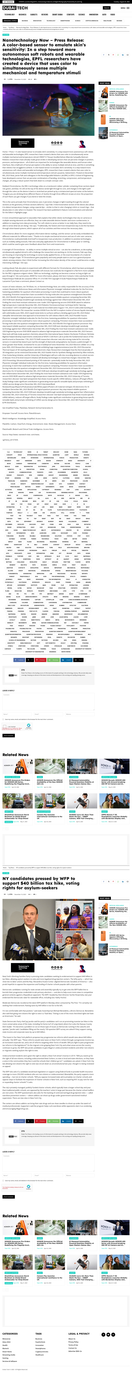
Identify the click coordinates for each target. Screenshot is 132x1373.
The (20, 516)
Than (87, 513)
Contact (82, 484)
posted (39, 628)
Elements (70, 484)
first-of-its (33, 611)
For (21, 504)
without (48, 559)
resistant (25, 637)
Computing (53, 469)
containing (53, 602)
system (72, 513)
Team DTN (7, 787)
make (60, 507)
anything (87, 559)
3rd (10, 594)
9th (40, 594)
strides (46, 646)
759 (17, 594)
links (53, 533)
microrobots (69, 620)
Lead (36, 478)
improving (40, 573)
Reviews (86, 455)
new (10, 510)
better (74, 539)
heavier (33, 614)
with (9, 521)
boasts (87, 597)
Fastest (88, 608)
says (16, 559)
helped (8, 547)
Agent (71, 594)
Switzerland (11, 458)
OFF (60, 553)
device (78, 545)
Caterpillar (50, 600)
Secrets (11, 472)
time (27, 478)
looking (86, 585)
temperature (31, 463)
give (29, 556)
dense (52, 605)
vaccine (67, 463)
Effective (73, 605)
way (52, 518)
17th (81, 591)
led (39, 492)
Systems (23, 539)
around (87, 547)
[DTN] (5, 79)
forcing (56, 611)
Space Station (65, 466)
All (39, 498)
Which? (78, 518)
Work (23, 458)
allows (10, 571)
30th (78, 553)
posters (49, 628)
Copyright (45, 490)
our (41, 527)
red (38, 556)
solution (58, 536)
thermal (43, 649)
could (75, 501)
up (17, 495)
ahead (76, 559)
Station (69, 536)
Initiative (87, 524)
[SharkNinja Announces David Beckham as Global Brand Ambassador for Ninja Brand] (17, 801)
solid (64, 550)
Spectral (74, 643)
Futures (85, 452)
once (32, 527)
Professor (73, 481)
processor (26, 631)
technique (40, 547)
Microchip (40, 588)
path (34, 565)
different (87, 530)
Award (75, 475)
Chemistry (45, 463)
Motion (28, 487)
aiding (8, 597)
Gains (78, 582)
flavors (45, 611)
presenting (62, 628)
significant (18, 545)
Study (7, 478)
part (18, 547)
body (9, 495)
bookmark (12, 600)
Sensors (21, 492)
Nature (56, 463)
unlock (83, 565)
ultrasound (65, 649)
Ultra (20, 588)
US (20, 469)
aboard (88, 582)
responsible (85, 568)
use (87, 527)
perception (30, 469)
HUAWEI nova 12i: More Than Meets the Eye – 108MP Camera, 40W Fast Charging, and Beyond (81, 817)
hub (77, 524)
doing (85, 501)
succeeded (84, 646)
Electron (84, 605)
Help (9, 533)
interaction (21, 527)
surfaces (8, 649)
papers (86, 623)
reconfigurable (63, 634)
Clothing (66, 478)
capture (38, 600)
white (50, 495)
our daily (75, 623)
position (83, 626)
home (66, 452)
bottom (9, 562)
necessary (64, 533)
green (54, 481)
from (29, 504)
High (69, 524)
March (47, 620)
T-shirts (19, 649)
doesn (84, 539)
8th (33, 594)
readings (49, 634)
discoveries (83, 492)
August (51, 475)
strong (57, 571)
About (30, 498)
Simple (54, 565)
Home (4, 27)
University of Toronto (83, 649)
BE (16, 501)
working (65, 542)
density (23, 484)
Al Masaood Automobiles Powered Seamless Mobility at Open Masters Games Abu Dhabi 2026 (119, 135)
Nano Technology (29, 530)
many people (35, 620)
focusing (84, 571)
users (62, 487)
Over (75, 533)
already (51, 521)
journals (9, 579)
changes (19, 463)
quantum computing (70, 469)
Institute (34, 585)
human (19, 490)
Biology (56, 452)
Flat (62, 585)
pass (11, 626)
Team (63, 527)
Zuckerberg (62, 472)
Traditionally (25, 576)
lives (64, 591)
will (86, 495)
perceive (32, 626)
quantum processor (34, 634)
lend (52, 617)
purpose (9, 513)
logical (23, 620)
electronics (42, 466)
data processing (73, 547)
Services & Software (43, 811)
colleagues (72, 521)
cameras (40, 475)
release (69, 553)
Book (9, 463)
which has (18, 591)
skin (30, 475)
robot (38, 487)
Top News (11, 27)
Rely (89, 634)
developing (34, 568)
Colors (85, 481)
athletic (45, 597)
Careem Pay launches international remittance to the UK (49, 816)
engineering (63, 475)
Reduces (48, 582)
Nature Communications (50, 623)
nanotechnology (37, 484)
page (51, 588)
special (73, 550)
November (36, 481)
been (34, 501)
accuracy (87, 490)
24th (7, 553)
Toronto (40, 472)
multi (44, 550)
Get (38, 504)
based (61, 521)
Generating (27, 573)
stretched (21, 646)
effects (72, 576)
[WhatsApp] (118, 55)
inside (9, 527)
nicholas (60, 495)
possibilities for (25, 628)
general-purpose (71, 611)
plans (7, 591)
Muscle (7, 466)
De (78, 530)
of (27, 510)
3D (46, 481)
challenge (20, 562)
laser (43, 617)
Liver (85, 617)
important (58, 568)
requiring (53, 542)
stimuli (10, 646)
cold (66, 501)
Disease (9, 475)
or (41, 510)
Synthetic (74, 588)
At (9, 501)
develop (67, 545)
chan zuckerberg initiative (77, 600)
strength (59, 461)
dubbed (61, 605)
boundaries (25, 600)
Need (20, 542)
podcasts (20, 475)
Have (55, 504)
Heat (18, 461)
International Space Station (37, 455)
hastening (11, 614)
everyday (21, 550)
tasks (38, 559)
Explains (55, 562)
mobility (10, 623)
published (10, 536)
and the (72, 498)
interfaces (36, 582)
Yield (60, 547)
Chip (68, 490)
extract (77, 608)
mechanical (71, 568)
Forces (61, 458)
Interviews (34, 458)
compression (38, 495)
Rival (49, 637)
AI (37, 452)
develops (21, 524)
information (21, 533)
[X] (108, 55)
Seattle (55, 478)
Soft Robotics (50, 643)
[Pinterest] (113, 55)
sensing (84, 640)
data (39, 461)
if (77, 504)
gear (17, 466)
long (77, 490)
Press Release (15, 487)
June (53, 466)
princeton (86, 628)
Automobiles (113, 129)
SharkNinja (8, 822)
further (20, 556)
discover (32, 524)
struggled (58, 646)
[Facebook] (104, 55)
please (29, 542)
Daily (76, 556)
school (85, 469)
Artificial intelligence (116, 89)
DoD (36, 576)
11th (73, 591)
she (43, 513)
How (64, 504)
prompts (41, 591)
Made (52, 507)
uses (6, 530)
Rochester (71, 637)
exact (55, 608)
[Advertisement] (114, 174)
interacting (73, 585)
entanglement (34, 608)
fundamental (13, 573)
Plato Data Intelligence (65, 510)
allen (18, 597)
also (47, 498)
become (25, 501)
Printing (86, 475)
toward (68, 582)
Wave (29, 579)
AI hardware (83, 594)
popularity (70, 626)
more (79, 507)
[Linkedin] (123, 55)
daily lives (11, 605)
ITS (27, 507)
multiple (24, 565)
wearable (58, 490)
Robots (86, 458)
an (55, 498)
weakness (52, 652)
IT (90, 461)
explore (88, 545)
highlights (18, 553)
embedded (8, 608)
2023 (63, 481)
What (68, 518)
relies (7, 559)
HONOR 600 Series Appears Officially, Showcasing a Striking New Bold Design (118, 121)
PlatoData (83, 510)
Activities (8, 490)
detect (10, 550)
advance (40, 521)
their (40, 516)
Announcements (31, 597)
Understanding (75, 527)
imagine (44, 614)
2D (57, 559)
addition (10, 568)
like (43, 507)
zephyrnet (27, 521)
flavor (77, 562)
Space (20, 455)
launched (42, 533)
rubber (82, 637)
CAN (57, 501)
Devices (46, 568)
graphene (85, 611)
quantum (56, 455)
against (66, 559)
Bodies (77, 495)
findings (21, 611)
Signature (82, 487)
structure (61, 588)
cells (85, 472)
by (50, 501)
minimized (83, 620)
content (56, 545)
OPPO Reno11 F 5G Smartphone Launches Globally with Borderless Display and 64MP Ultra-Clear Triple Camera (114, 818)
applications (32, 490)
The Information (55, 579)
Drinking (18, 478)
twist (74, 565)
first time (66, 562)
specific (53, 513)
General (20, 498)
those (56, 539)
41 (76, 579)
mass (44, 585)
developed (33, 562)
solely (63, 643)
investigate (13, 617)
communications (25, 472)
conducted (86, 579)
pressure (74, 628)
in (84, 504)
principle (13, 631)
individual (32, 571)
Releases (44, 565)
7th (25, 594)
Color (13, 484)
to (28, 518)
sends (74, 640)
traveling (11, 481)
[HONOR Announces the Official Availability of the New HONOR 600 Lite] (103, 106)
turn (51, 547)
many (69, 507)
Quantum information (13, 634)
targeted (85, 550)
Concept (9, 455)
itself (68, 579)
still (62, 513)
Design (48, 461)
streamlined (45, 571)
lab (51, 573)
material (85, 542)
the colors (31, 649)
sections (44, 640)
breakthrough (71, 571)
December (8, 524)
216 (90, 591)
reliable (32, 536)
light (66, 455)
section (33, 640)
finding (9, 611)
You (17, 521)
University (81, 461)
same (35, 513)
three (84, 516)
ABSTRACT (50, 594)
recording (40, 542)
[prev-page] (3, 828)
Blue (58, 556)
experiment (21, 585)
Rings (70, 461)
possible (85, 533)
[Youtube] (108, 1335)
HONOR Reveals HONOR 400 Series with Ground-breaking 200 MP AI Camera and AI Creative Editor (113, 783)
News (29, 452)
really (20, 513)
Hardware (28, 461)
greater (85, 588)
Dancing (88, 478)
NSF (65, 623)
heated (23, 614)
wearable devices (67, 492)
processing (61, 573)
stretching (35, 646)
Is (20, 507)
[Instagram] (113, 1335)
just (35, 507)
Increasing (33, 550)
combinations (38, 602)
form (52, 524)
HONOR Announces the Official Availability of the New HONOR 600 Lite (118, 107)
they (57, 516)
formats (84, 576)
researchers (45, 536)
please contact (55, 626)
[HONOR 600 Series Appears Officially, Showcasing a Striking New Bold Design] (103, 119)
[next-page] (7, 828)
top (35, 518)
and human (54, 591)
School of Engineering (17, 640)
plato (50, 510)
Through (9, 518)
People (77, 463)
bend (55, 597)
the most (30, 516)
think (66, 516)
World (76, 455)
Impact (10, 542)
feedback (9, 556)
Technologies (51, 492)
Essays (26, 495)
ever (44, 576)
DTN (10, 79)
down (88, 553)
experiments (50, 487)
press (20, 579)
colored (25, 602)
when (31, 492)
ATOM (11, 492)
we (60, 518)
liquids (76, 617)
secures (55, 640)
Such (87, 536)
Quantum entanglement (77, 631)
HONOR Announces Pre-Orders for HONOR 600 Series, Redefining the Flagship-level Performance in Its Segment (17, 783)
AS (89, 498)
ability (43, 530)
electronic (23, 582)
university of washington (34, 652)
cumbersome (81, 602)
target (45, 452)
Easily (44, 562)
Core (87, 463)
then (49, 516)
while (88, 518)
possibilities (10, 628)
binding (77, 597)
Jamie (34, 617)
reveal (10, 588)
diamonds (23, 481)
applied (9, 585)
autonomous (56, 530)
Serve (45, 478)
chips (50, 472)
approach (48, 556)
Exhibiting (65, 608)
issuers (24, 617)
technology (18, 452)
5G (110, 116)
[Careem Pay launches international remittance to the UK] (50, 801)
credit (20, 571)
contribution (67, 602)
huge (29, 553)
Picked (43, 626)
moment (12, 565)
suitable (12, 539)
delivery (88, 466)
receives (74, 573)
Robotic (59, 637)
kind (52, 553)
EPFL (45, 608)
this (75, 516)
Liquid (51, 484)
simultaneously (26, 643)
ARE (81, 498)
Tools (78, 466)
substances (71, 646)
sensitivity (11, 643)
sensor (9, 498)
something (27, 559)
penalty (21, 626)
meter (88, 562)
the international (58, 576)
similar (54, 550)
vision (42, 469)
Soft (38, 643)
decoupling (25, 605)
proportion (39, 631)
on (34, 510)
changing (13, 602)
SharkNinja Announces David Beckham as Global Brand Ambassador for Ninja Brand (17, 816)
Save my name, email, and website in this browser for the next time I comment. (29, 719)
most (88, 507)
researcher (52, 527)
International (49, 458)
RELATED (21, 536)
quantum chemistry (56, 631)
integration (40, 553)
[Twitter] (103, 1335)
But (43, 501)
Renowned (39, 579)
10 (28, 545)
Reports (85, 573)
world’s (30, 591)
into (32, 533)
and (62, 498)
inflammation (83, 614)
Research (8, 461)
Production (74, 458)
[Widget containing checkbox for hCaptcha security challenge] (17, 726)
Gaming (111, 102)
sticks (64, 565)
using (16, 530)
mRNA (34, 623)
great (47, 504)
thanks (33, 539)
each (12, 504)
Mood (71, 487)
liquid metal (63, 617)
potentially (9, 582)
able (35, 545)
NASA (75, 452)
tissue (54, 649)
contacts (21, 568)
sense (7, 545)
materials (86, 556)
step (79, 536)
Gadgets (72, 811)
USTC (60, 484)
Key (75, 542)
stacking (85, 643)
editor (29, 588)
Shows (77, 478)
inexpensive (68, 614)
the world (45, 539)
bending (66, 597)
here (60, 524)
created (69, 530)
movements (23, 623)
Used (65, 539)
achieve (45, 545)
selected (28, 547)
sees (65, 640)
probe (53, 585)
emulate (20, 608)
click (67, 556)
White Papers (66, 652)
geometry (74, 472)
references (79, 634)
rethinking (38, 637)
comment (85, 521)
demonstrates (39, 605)
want (44, 518)
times (19, 518)
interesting (10, 507)
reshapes (14, 637)
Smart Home (9, 811)
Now (19, 510)
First (42, 524)
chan (61, 600)
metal (57, 620)
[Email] (127, 55)
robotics (11, 469)
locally (12, 620)
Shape (58, 582)
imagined (55, 614)
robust (11, 576)
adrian (61, 594)
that (11, 516)
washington (28, 466)
